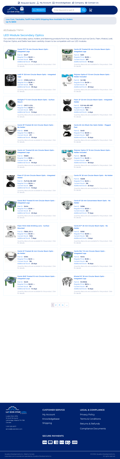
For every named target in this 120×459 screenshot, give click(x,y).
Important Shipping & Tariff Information (96, 20)
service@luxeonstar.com (14, 429)
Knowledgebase (51, 419)
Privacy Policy (87, 414)
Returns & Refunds (90, 423)
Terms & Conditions (90, 419)
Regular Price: (26, 57)
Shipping (47, 423)
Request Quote (28, 3)
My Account (48, 414)
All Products (39, 10)
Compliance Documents (93, 428)
